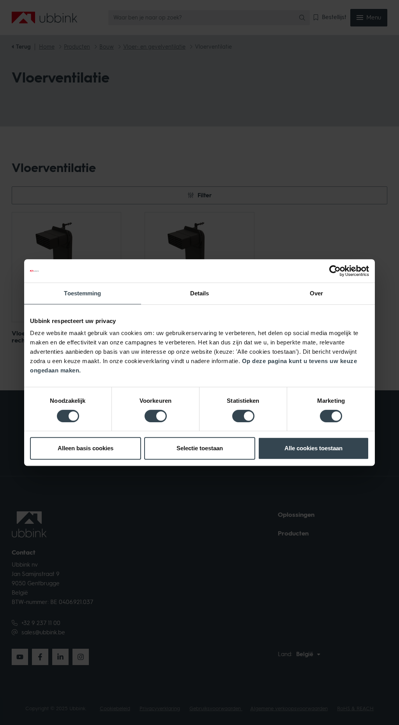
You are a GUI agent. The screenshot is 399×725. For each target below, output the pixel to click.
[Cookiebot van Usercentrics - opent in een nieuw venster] (335, 271)
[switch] (156, 416)
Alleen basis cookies (85, 448)
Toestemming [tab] (82, 293)
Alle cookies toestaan (313, 448)
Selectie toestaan (200, 448)
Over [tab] (316, 293)
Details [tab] (199, 293)
